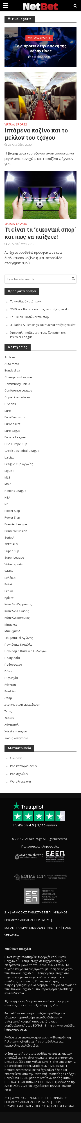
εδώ (21, 993)
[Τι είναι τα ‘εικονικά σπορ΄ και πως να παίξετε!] (40, 194)
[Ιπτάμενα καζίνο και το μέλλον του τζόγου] (40, 95)
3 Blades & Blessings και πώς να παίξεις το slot (42, 325)
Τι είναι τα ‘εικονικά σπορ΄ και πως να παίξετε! (40, 233)
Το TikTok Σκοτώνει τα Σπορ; (30, 317)
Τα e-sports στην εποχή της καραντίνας (40, 48)
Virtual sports (39, 38)
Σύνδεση (16, 758)
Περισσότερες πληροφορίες (40, 846)
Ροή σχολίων (19, 774)
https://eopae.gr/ (15, 1029)
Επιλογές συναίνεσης (29, 855)
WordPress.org (20, 781)
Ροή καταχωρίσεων (23, 766)
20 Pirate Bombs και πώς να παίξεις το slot (40, 309)
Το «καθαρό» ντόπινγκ (25, 301)
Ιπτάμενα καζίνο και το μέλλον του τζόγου (36, 134)
